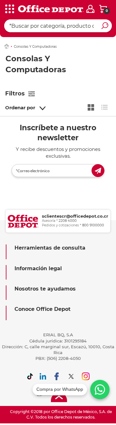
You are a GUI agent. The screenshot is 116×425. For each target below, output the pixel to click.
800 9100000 (93, 225)
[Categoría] (9, 9)
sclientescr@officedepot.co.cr (75, 216)
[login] (90, 9)
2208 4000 (68, 221)
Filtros (15, 93)
